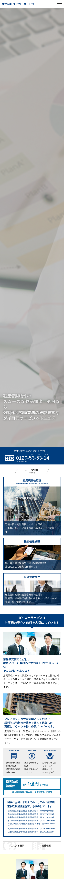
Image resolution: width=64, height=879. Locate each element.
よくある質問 (17, 845)
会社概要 (46, 845)
